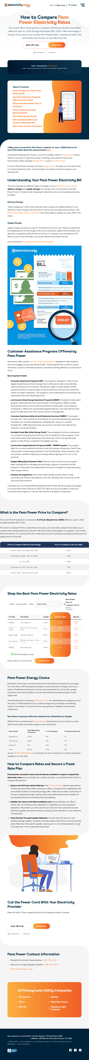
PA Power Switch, (41, 701)
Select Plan (76, 622)
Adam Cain (46, 68)
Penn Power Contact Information (27, 126)
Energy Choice (49, 166)
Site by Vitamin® (23, 1044)
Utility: (31, 604)
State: (12, 604)
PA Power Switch (55, 786)
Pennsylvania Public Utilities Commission (23, 213)
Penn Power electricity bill (66, 186)
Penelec (35, 161)
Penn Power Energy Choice (24, 116)
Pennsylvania (42, 66)
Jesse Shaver (31, 68)
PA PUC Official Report (23, 753)
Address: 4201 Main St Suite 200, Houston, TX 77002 (52, 1038)
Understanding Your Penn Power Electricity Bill (27, 92)
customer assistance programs (42, 362)
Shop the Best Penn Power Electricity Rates (24, 111)
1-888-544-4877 (51, 965)
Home (33, 66)
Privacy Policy (52, 1036)
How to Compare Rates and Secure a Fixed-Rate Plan (25, 121)
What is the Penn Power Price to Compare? (27, 104)
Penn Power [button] (42, 604)
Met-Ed (43, 161)
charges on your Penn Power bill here (38, 242)
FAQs (61, 1036)
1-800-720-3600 (50, 960)
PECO (22, 1002)
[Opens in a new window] (12, 1051)
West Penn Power (58, 161)
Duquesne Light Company (58, 1008)
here (49, 150)
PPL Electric (25, 997)
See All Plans (44, 661)
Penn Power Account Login (22, 969)
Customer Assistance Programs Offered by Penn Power (26, 98)
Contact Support (38, 1036)
